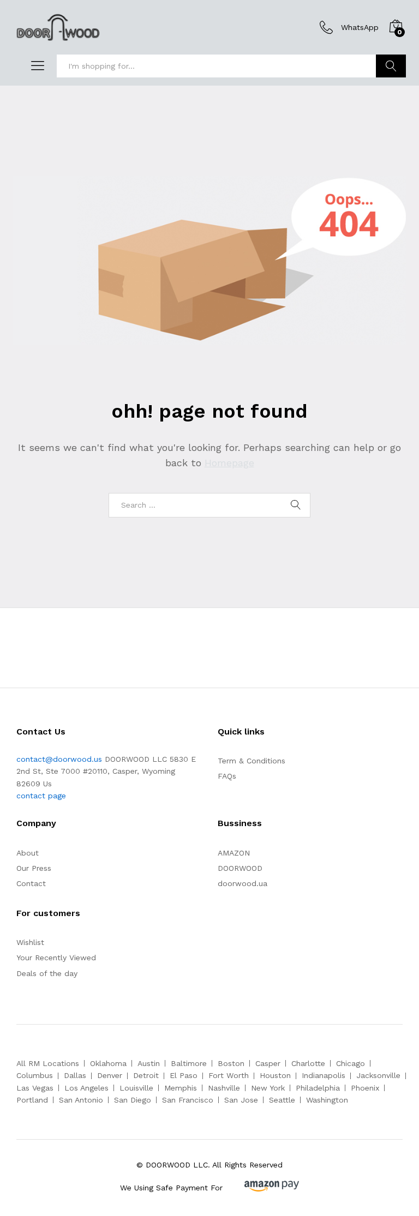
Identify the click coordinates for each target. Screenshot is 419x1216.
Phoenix (365, 1087)
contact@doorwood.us (59, 759)
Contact (31, 883)
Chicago (350, 1063)
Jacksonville (378, 1075)
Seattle (282, 1099)
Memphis (180, 1087)
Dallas (75, 1075)
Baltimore (189, 1063)
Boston (231, 1063)
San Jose (241, 1099)
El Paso (183, 1075)
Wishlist (30, 942)
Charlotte (308, 1063)
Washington (327, 1099)
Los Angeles (86, 1087)
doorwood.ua (242, 883)
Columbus (34, 1075)
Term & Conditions (251, 760)
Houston (275, 1075)
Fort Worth (228, 1075)
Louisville (136, 1087)
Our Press (33, 868)
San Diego (132, 1099)
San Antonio (81, 1099)
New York (268, 1087)
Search (391, 66)
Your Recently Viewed (56, 957)
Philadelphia (318, 1087)
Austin (148, 1063)
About (27, 852)
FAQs (227, 776)
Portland (32, 1099)
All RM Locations (47, 1063)
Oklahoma (108, 1063)
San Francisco (187, 1099)
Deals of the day (46, 973)
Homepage (229, 462)
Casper (267, 1063)
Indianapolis (323, 1075)
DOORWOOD (240, 868)
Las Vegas (34, 1087)
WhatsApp (360, 27)
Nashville (224, 1087)
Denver (109, 1075)
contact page (41, 795)
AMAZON (234, 852)
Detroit (146, 1075)
